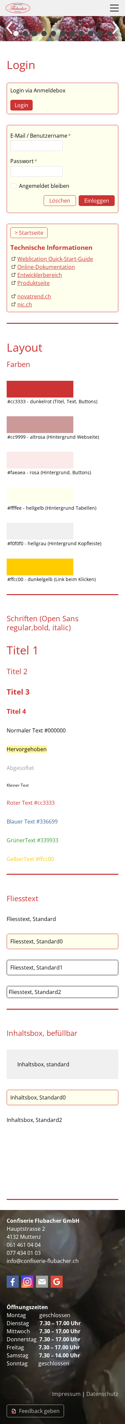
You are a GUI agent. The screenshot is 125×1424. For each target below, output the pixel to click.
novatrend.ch (34, 296)
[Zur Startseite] (17, 8)
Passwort (23, 161)
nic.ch (24, 304)
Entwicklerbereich (39, 275)
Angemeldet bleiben (44, 186)
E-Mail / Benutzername (40, 135)
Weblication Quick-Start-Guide (55, 259)
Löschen (59, 200)
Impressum (66, 1394)
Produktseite (33, 283)
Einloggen (96, 200)
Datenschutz (102, 1394)
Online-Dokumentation (46, 267)
